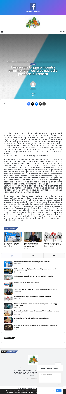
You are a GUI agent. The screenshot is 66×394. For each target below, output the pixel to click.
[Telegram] (37, 379)
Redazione (33, 89)
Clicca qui (37, 11)
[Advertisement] (33, 46)
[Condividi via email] (40, 104)
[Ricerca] (64, 31)
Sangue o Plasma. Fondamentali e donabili (26, 282)
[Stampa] (44, 104)
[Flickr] (31, 379)
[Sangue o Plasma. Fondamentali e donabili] (8, 284)
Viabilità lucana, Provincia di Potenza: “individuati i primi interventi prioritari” (31, 245)
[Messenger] (36, 104)
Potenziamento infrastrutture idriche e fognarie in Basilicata (11, 244)
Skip (53, 390)
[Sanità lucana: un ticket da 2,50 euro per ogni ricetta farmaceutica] (8, 277)
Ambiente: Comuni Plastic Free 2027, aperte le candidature (31, 318)
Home (9, 62)
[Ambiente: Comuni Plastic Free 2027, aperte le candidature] (8, 320)
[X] (32, 104)
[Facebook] (29, 104)
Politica (14, 62)
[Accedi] (61, 31)
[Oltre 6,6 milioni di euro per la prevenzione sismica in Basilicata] (53, 237)
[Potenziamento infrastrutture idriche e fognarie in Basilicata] (13, 237)
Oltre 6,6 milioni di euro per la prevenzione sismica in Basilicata (52, 244)
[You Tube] (33, 379)
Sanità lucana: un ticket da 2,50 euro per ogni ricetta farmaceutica (33, 276)
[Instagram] (35, 379)
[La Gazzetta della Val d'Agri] (33, 22)
